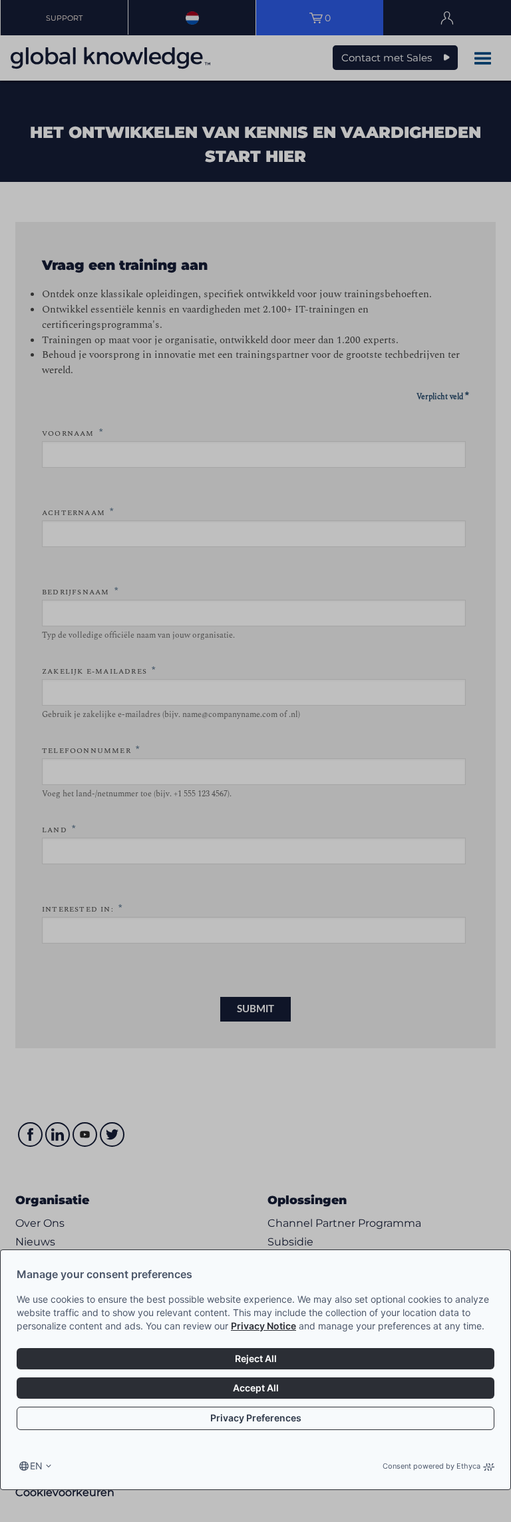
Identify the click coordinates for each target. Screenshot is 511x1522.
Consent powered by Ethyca (431, 1466)
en (36, 1465)
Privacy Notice (263, 1325)
